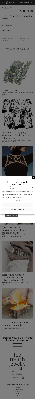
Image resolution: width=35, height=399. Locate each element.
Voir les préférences (17, 209)
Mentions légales (21, 212)
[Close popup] (33, 177)
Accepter (17, 200)
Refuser (17, 205)
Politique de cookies (13, 212)
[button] (32, 188)
